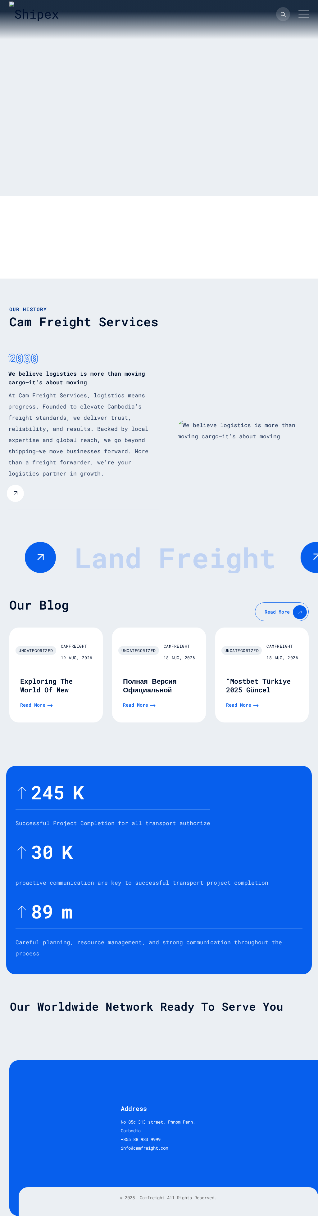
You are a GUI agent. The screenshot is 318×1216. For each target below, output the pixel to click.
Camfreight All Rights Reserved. (177, 1197)
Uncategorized (36, 650)
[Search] (283, 14)
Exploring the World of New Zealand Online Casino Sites (48, 694)
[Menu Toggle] (302, 14)
